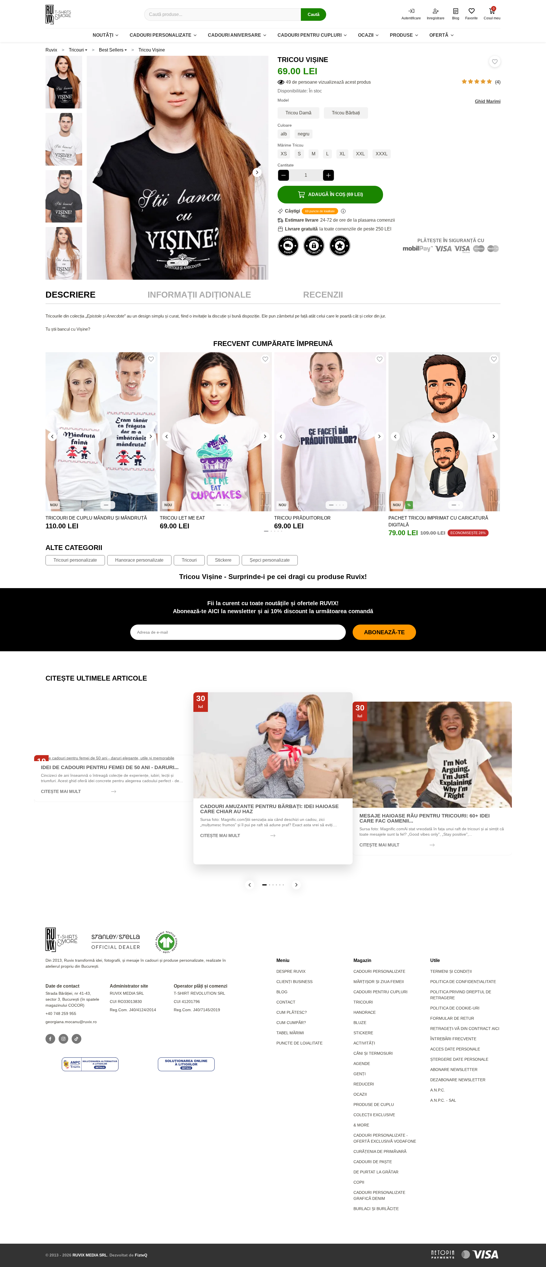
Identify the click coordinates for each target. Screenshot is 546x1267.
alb (284, 133)
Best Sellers (111, 50)
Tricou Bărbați (346, 112)
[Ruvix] (58, 14)
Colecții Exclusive (374, 1115)
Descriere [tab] (71, 294)
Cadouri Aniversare (234, 35)
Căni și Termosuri (373, 1053)
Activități (364, 1043)
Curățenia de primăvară (379, 1151)
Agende (361, 1063)
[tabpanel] (273, 322)
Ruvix (51, 50)
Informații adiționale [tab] (199, 294)
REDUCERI (363, 1084)
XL (342, 153)
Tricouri (76, 50)
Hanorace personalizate (139, 560)
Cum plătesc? (291, 1012)
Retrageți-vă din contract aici (464, 1028)
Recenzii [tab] (323, 294)
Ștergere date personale (459, 1059)
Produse (401, 35)
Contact (285, 1002)
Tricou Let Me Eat (182, 518)
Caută (313, 14)
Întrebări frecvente (453, 1039)
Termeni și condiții (451, 971)
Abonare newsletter (453, 1069)
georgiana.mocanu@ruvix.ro (71, 1021)
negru (303, 133)
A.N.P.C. (437, 1090)
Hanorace (364, 1012)
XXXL (382, 153)
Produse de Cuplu (373, 1104)
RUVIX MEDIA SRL (90, 1255)
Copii (358, 1182)
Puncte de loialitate (299, 1043)
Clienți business (294, 981)
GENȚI (359, 1074)
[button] (257, 172)
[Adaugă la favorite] (494, 61)
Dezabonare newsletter (457, 1080)
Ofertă (438, 35)
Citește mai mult (61, 791)
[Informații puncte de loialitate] (343, 211)
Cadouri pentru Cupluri (380, 992)
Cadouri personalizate (160, 35)
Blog (282, 992)
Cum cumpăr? (291, 1022)
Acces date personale (455, 1049)
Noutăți (103, 35)
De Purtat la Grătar (375, 1172)
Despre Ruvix (290, 971)
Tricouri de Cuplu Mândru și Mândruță (96, 518)
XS (284, 153)
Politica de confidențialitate (463, 981)
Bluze (359, 1022)
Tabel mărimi (290, 1033)
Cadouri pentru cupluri (310, 35)
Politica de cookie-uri (454, 1008)
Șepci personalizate (270, 560)
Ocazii (365, 35)
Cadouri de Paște (372, 1161)
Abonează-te (384, 632)
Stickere (223, 560)
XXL (360, 153)
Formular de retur (452, 1018)
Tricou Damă (298, 112)
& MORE (361, 1125)
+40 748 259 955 (61, 1013)
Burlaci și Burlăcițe (376, 1208)
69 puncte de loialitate (320, 211)
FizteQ (141, 1255)
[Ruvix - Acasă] (61, 940)
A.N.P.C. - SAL (443, 1100)
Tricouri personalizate (75, 560)
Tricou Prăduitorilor (302, 518)
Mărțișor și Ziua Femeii (378, 981)
